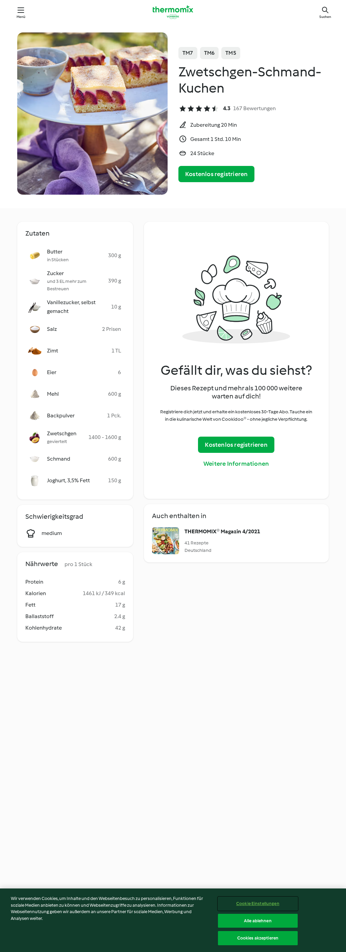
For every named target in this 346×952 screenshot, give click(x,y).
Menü (21, 17)
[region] (173, 920)
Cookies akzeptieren (257, 938)
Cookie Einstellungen (257, 903)
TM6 (209, 53)
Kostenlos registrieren (216, 174)
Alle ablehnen (258, 920)
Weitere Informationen (236, 463)
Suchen (325, 17)
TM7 (187, 53)
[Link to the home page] (173, 12)
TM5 (230, 53)
